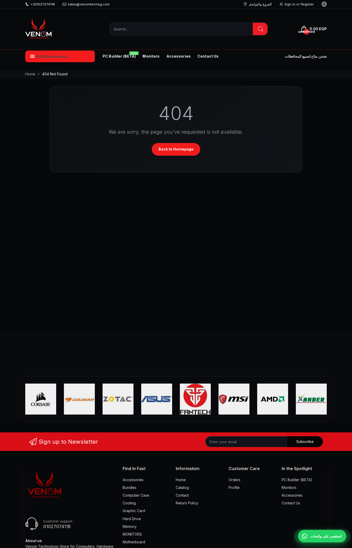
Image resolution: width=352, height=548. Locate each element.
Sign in (290, 4)
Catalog (182, 487)
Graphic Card (134, 511)
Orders (234, 480)
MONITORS (132, 534)
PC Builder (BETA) (297, 480)
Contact (182, 495)
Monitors (289, 487)
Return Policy (187, 503)
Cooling (129, 503)
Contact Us (291, 503)
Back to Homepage (176, 149)
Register (307, 4)
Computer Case (136, 495)
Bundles (129, 487)
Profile (234, 487)
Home (181, 480)
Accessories (133, 480)
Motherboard (134, 542)
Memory (130, 526)
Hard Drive (132, 519)
